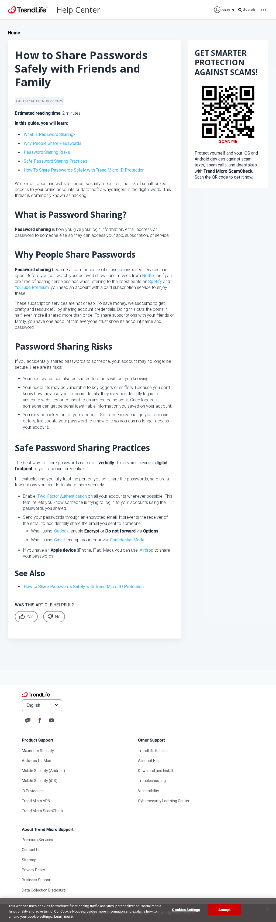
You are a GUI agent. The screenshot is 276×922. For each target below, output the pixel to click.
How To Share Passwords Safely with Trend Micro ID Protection (84, 170)
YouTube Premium (32, 287)
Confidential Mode (127, 539)
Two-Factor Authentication (62, 496)
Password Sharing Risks (47, 152)
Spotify (155, 281)
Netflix (148, 275)
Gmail (59, 539)
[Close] (267, 910)
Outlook (61, 531)
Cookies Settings (186, 909)
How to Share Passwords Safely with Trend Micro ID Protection (84, 586)
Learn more (63, 916)
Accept (224, 909)
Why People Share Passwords (52, 143)
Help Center (78, 9)
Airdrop (146, 550)
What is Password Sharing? (49, 134)
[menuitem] (224, 10)
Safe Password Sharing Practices (55, 161)
